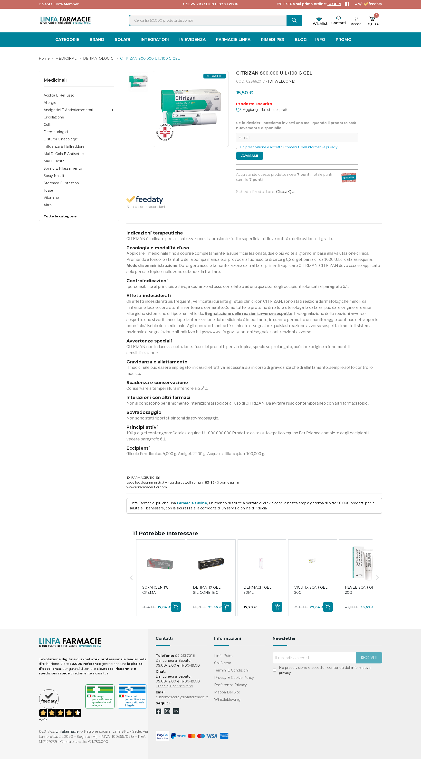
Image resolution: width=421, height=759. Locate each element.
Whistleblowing (227, 699)
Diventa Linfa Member (59, 4)
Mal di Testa (54, 161)
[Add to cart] (176, 607)
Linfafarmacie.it (69, 731)
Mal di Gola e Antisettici (64, 154)
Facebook (158, 712)
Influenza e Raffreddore (64, 146)
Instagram (167, 712)
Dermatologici (56, 132)
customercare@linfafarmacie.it (182, 697)
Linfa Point (223, 655)
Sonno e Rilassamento (63, 168)
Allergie (50, 102)
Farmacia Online (192, 503)
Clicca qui (285, 191)
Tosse (48, 190)
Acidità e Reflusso (59, 95)
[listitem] (160, 577)
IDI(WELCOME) (281, 81)
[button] (131, 577)
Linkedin (176, 712)
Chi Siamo (222, 663)
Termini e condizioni (231, 670)
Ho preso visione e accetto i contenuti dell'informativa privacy (288, 147)
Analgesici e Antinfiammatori (68, 110)
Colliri (48, 124)
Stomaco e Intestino (61, 183)
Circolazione (54, 117)
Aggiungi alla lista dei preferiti (267, 109)
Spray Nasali (54, 176)
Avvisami (249, 156)
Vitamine (51, 197)
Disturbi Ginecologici (61, 139)
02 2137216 (228, 4)
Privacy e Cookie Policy (234, 677)
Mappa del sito (227, 692)
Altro (48, 205)
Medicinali (55, 80)
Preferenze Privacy (230, 685)
